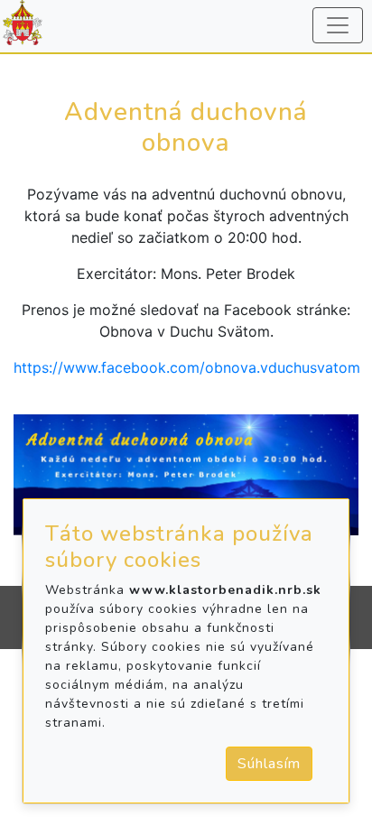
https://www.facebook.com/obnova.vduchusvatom (187, 367)
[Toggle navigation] (337, 25)
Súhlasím (269, 764)
